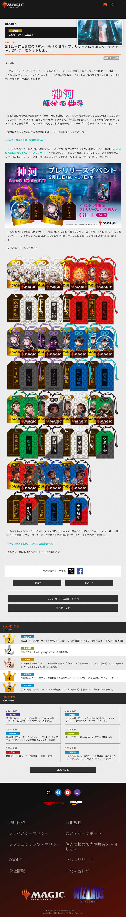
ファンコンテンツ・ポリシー (35, 844)
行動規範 (73, 822)
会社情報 (17, 870)
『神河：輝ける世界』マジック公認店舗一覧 (30, 543)
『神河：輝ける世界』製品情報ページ (26, 140)
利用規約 (17, 822)
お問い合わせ (77, 870)
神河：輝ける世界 (111, 58)
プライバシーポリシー (29, 833)
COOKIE (15, 860)
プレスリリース (79, 860)
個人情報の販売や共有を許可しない (91, 846)
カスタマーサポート (83, 833)
